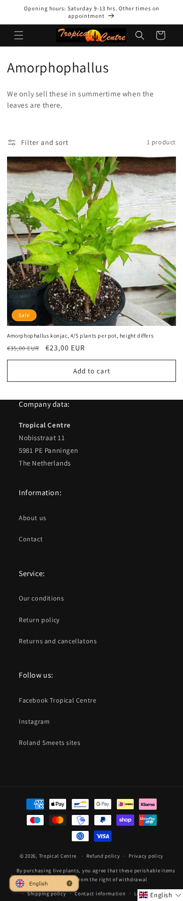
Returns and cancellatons (58, 641)
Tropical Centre (58, 856)
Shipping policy (46, 893)
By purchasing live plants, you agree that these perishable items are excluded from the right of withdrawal (95, 875)
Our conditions (41, 598)
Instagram (34, 721)
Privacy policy (146, 856)
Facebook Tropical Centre (57, 700)
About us (32, 518)
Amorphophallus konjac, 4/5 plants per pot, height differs (80, 335)
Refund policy (103, 856)
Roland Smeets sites (49, 742)
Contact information (100, 893)
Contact (31, 539)
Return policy (39, 620)
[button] (18, 35)
